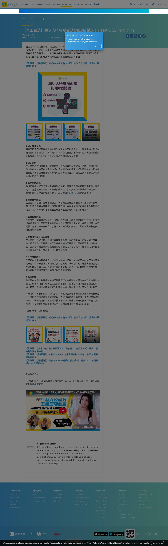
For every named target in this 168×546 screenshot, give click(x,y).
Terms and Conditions (110, 543)
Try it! (97, 46)
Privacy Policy (92, 543)
